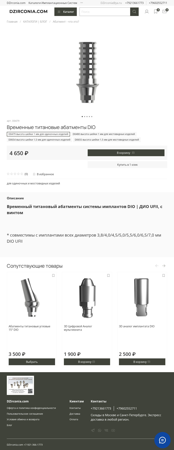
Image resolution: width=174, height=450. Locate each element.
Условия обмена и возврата (23, 419)
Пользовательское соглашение (25, 413)
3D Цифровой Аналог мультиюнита (78, 328)
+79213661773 (134, 3)
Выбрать (32, 362)
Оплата (73, 419)
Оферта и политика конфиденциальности (31, 408)
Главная (12, 21)
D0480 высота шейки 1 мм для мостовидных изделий (104, 134)
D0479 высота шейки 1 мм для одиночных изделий (38, 134)
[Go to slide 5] (91, 116)
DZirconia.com (16, 3)
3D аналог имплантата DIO (136, 326)
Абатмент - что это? (66, 21)
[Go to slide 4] (89, 116)
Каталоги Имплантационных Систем (53, 3)
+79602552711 (158, 3)
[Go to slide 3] (87, 116)
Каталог (68, 12)
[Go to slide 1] (82, 116)
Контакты (75, 408)
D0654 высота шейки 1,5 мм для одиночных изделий (39, 139)
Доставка (74, 413)
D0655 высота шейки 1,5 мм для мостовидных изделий (107, 139)
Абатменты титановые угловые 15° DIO (29, 328)
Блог (9, 425)
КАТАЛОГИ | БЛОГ (35, 21)
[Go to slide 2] (84, 116)
